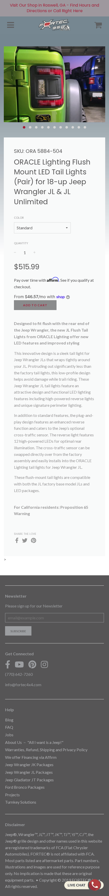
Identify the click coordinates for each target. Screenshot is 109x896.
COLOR (19, 217)
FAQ (9, 727)
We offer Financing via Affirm (31, 757)
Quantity (21, 243)
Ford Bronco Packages (25, 787)
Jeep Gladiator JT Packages (29, 779)
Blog (9, 719)
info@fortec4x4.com (23, 684)
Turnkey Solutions (20, 802)
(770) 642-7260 (19, 674)
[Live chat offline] (84, 885)
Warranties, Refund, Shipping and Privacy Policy (46, 749)
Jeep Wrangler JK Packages (29, 764)
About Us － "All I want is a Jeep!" (34, 742)
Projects (12, 794)
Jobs (9, 734)
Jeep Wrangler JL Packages (29, 772)
